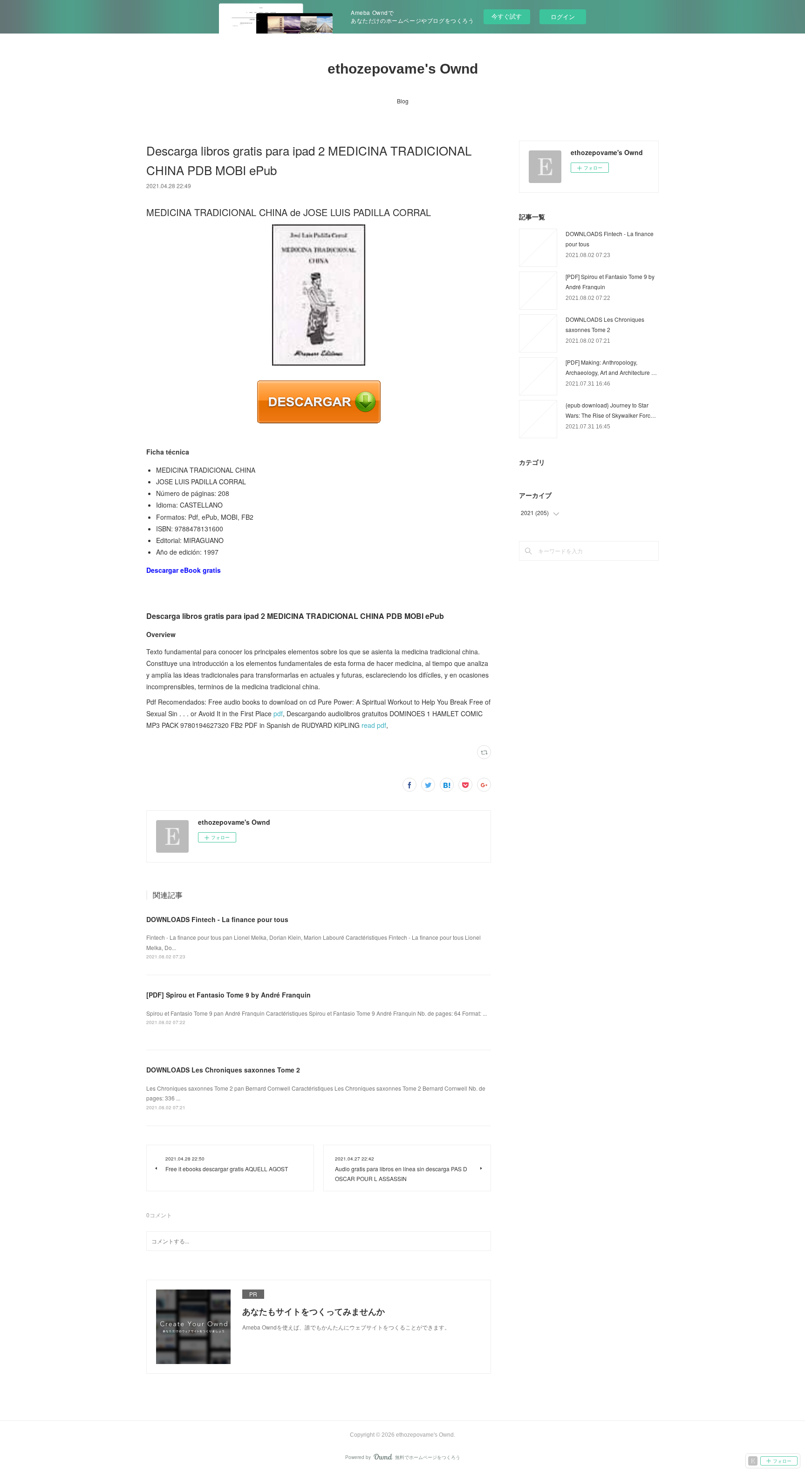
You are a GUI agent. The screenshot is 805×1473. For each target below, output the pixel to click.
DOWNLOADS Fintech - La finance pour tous (217, 919)
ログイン (563, 16)
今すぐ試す (506, 16)
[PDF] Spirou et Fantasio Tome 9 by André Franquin (228, 994)
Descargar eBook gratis (183, 570)
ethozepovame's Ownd (402, 68)
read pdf (374, 725)
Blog (403, 101)
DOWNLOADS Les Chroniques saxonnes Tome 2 (223, 1069)
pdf (278, 713)
